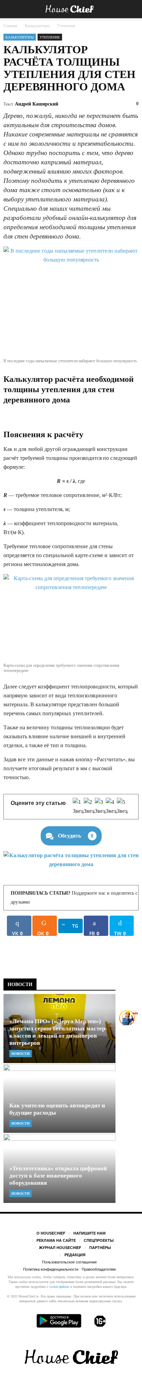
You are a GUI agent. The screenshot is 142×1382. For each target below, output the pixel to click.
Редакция (74, 1255)
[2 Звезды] (89, 807)
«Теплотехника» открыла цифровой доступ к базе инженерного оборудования (58, 1175)
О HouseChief (51, 1233)
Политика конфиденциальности (50, 1269)
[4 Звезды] (111, 807)
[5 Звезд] (122, 807)
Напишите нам (89, 1233)
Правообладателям (99, 1269)
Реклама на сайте (56, 1240)
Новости (20, 1053)
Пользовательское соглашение (69, 1262)
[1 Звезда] (78, 807)
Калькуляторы (20, 37)
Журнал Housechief (60, 1248)
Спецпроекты (99, 1240)
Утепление (50, 37)
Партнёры (100, 1248)
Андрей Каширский (36, 104)
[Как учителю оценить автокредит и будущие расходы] (59, 1098)
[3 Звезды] (100, 807)
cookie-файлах (59, 1287)
